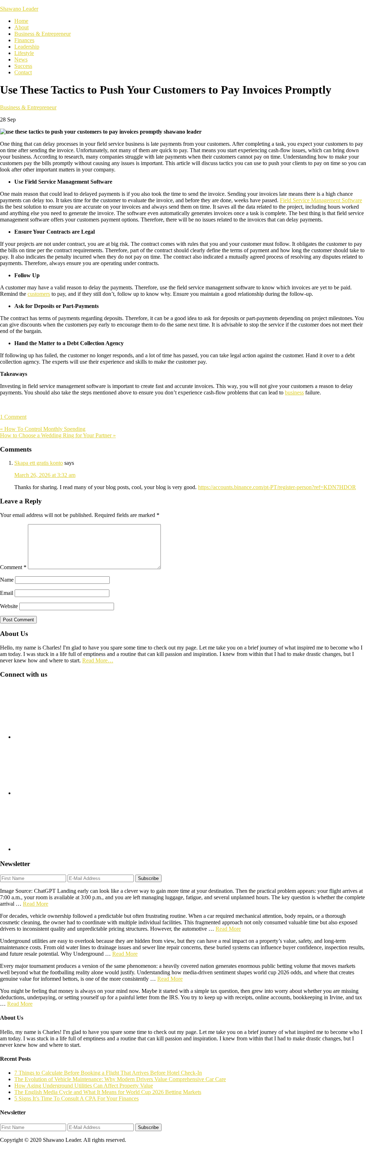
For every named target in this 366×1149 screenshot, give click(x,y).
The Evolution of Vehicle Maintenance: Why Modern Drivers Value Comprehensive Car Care (120, 1079)
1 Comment (13, 417)
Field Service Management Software (321, 200)
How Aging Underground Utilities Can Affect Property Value (83, 1086)
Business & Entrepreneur (28, 107)
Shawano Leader (19, 9)
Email (6, 593)
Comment (13, 567)
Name (7, 580)
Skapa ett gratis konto (38, 463)
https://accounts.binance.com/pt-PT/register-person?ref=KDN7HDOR (277, 487)
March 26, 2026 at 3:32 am (44, 475)
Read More (35, 904)
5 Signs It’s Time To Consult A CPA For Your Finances (76, 1098)
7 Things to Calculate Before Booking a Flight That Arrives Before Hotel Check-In (108, 1073)
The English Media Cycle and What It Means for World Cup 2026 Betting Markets (107, 1092)
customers (39, 294)
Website (9, 606)
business (294, 392)
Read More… (97, 660)
